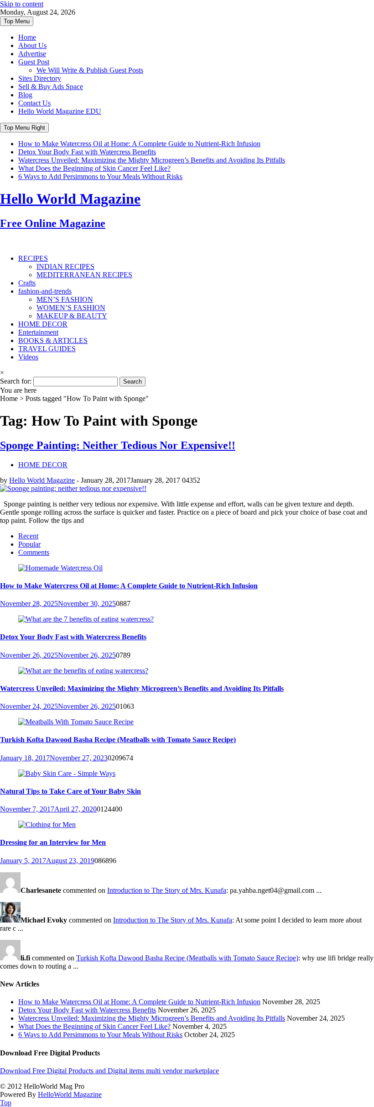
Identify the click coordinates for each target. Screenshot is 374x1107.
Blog (25, 95)
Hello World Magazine (42, 480)
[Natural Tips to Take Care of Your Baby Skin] (66, 773)
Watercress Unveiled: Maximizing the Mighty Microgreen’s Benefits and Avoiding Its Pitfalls (151, 160)
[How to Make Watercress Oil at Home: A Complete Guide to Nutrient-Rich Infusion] (60, 568)
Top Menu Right (24, 127)
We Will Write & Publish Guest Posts (89, 70)
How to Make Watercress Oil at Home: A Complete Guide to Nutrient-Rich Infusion (139, 144)
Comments (33, 552)
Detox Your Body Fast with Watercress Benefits (87, 152)
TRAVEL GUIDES (47, 349)
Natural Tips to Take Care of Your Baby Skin (70, 791)
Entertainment (38, 332)
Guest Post (33, 62)
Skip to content (21, 4)
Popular (29, 544)
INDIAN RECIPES (65, 266)
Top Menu (17, 21)
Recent (28, 536)
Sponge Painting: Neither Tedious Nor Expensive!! (117, 445)
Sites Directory (39, 78)
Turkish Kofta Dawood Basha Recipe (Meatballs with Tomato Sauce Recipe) (118, 739)
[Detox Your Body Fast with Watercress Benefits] (86, 619)
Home (27, 37)
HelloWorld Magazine (70, 1094)
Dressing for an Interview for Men (53, 842)
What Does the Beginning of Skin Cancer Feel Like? (94, 168)
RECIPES (33, 258)
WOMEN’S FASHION (70, 307)
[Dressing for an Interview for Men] (47, 824)
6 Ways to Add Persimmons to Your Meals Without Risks (100, 176)
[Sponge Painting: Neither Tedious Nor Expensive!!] (73, 488)
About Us (32, 45)
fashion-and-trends (45, 291)
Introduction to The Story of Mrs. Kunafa (166, 890)
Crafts (27, 283)
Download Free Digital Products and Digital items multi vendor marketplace (109, 1071)
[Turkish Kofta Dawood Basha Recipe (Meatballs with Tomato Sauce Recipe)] (76, 722)
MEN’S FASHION (64, 299)
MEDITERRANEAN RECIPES (84, 275)
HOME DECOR (43, 324)
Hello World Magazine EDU (59, 111)
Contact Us (34, 103)
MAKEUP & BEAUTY (71, 316)
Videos (28, 357)
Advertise (32, 54)
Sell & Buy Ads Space (50, 86)
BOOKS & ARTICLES (53, 340)
